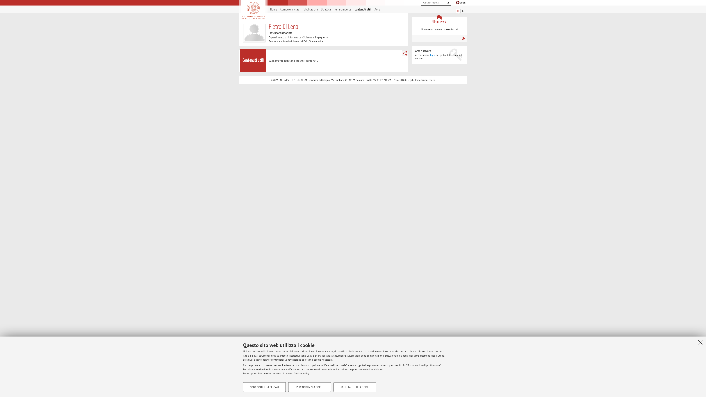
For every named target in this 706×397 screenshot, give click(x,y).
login (432, 55)
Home (273, 9)
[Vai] (448, 3)
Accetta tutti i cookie (354, 387)
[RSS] (463, 38)
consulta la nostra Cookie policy (291, 373)
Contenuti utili (363, 9)
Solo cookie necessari (264, 387)
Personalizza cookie (309, 387)
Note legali (407, 80)
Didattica (326, 9)
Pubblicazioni (310, 9)
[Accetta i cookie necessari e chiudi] (700, 342)
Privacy (397, 80)
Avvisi (378, 9)
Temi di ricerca (342, 9)
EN (463, 10)
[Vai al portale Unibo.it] (253, 10)
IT (458, 10)
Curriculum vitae (289, 9)
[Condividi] (405, 53)
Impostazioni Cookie (425, 80)
